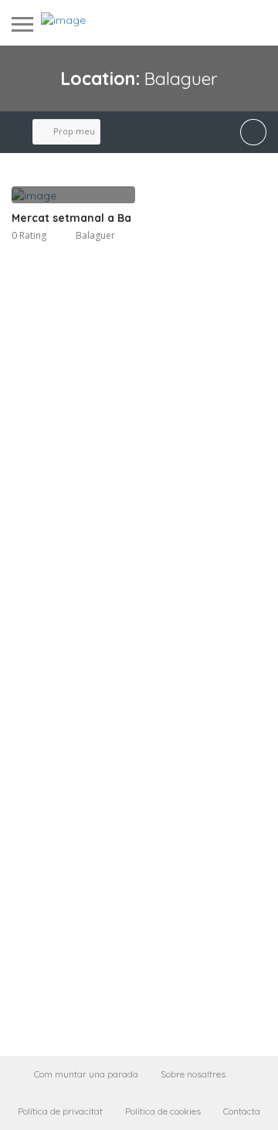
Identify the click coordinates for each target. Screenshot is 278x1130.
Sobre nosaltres (193, 1074)
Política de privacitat (60, 1111)
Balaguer (95, 235)
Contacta (241, 1111)
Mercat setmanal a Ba (71, 218)
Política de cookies (163, 1111)
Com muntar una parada (86, 1074)
